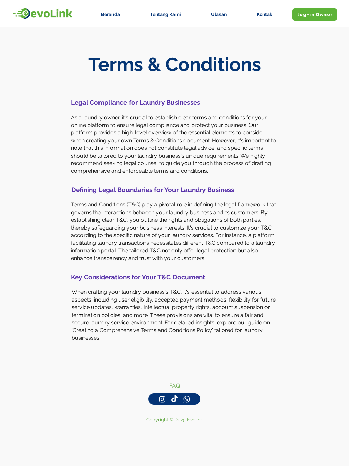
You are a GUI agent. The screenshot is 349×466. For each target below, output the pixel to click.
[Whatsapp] (187, 399)
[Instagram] (162, 399)
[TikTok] (174, 399)
